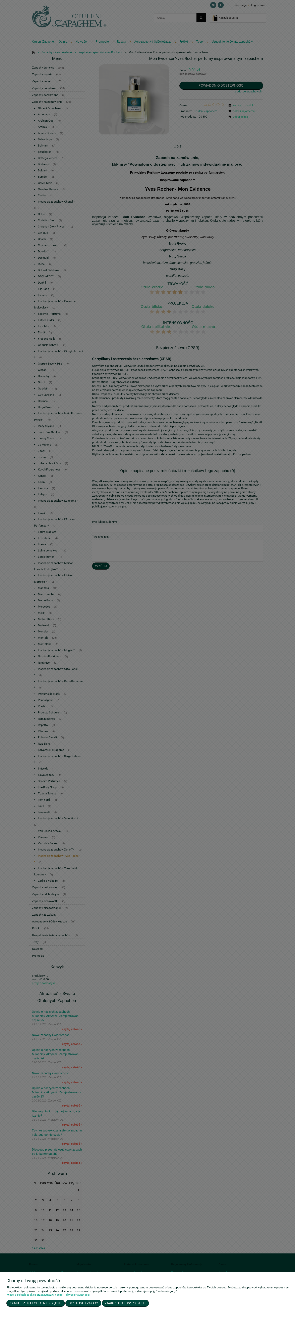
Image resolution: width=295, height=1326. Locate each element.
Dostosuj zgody (83, 1303)
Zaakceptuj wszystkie (125, 1303)
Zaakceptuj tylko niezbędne (35, 1303)
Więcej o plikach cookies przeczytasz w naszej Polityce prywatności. (48, 1294)
